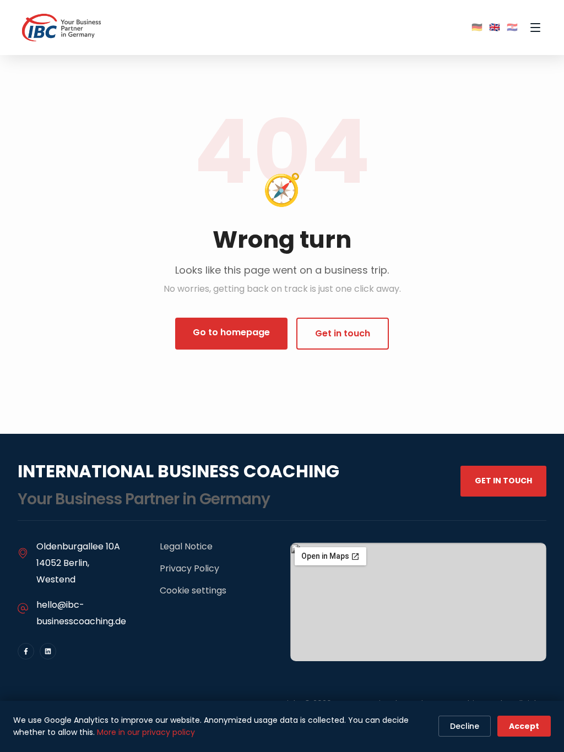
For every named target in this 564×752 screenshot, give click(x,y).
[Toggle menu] (535, 28)
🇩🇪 (476, 27)
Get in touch (342, 333)
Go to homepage (231, 332)
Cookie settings (193, 590)
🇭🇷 (512, 27)
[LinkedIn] (48, 651)
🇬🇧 (494, 27)
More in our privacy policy (146, 732)
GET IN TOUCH (503, 480)
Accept (524, 726)
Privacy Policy (189, 568)
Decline (464, 726)
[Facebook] (26, 651)
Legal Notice (186, 546)
